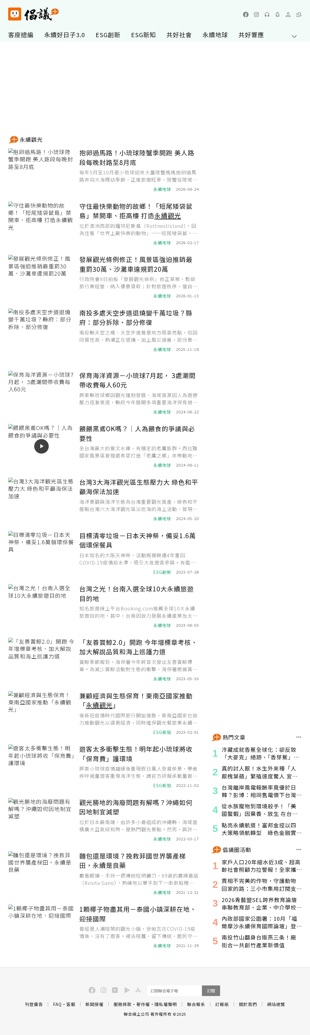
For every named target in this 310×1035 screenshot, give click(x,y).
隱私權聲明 (165, 1004)
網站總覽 (276, 1004)
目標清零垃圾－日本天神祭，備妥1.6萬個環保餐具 (137, 540)
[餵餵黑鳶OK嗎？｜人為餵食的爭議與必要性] (41, 446)
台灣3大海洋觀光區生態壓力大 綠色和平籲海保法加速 (138, 486)
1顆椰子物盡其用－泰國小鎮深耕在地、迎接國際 (137, 913)
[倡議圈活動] (299, 849)
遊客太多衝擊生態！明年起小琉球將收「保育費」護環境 (136, 753)
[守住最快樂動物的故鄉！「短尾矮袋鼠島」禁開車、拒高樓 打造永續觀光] (41, 224)
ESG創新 (108, 34)
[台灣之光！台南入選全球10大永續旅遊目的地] (41, 606)
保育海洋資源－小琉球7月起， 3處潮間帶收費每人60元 (137, 380)
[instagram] (256, 14)
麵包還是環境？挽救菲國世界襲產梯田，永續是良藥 (132, 860)
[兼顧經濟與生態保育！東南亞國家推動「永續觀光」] (41, 713)
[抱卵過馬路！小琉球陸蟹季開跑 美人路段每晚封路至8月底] (41, 170)
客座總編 (21, 34)
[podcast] (267, 14)
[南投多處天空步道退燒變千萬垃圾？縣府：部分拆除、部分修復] (41, 330)
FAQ (57, 1004)
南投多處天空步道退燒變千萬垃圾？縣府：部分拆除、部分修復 (136, 317)
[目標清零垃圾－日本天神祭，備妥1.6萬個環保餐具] (41, 553)
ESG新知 (143, 34)
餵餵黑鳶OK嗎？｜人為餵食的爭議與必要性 (137, 433)
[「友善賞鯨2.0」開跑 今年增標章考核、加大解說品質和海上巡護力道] (41, 660)
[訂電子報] (278, 14)
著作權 (143, 1004)
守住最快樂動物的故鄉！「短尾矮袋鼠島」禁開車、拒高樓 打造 (136, 211)
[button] (299, 14)
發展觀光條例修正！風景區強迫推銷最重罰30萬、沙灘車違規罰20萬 (136, 264)
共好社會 (179, 34)
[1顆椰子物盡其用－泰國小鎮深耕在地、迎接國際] (41, 926)
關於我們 (248, 1004)
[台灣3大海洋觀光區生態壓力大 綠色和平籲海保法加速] (41, 499)
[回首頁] (33, 14)
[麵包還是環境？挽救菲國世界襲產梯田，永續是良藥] (41, 873)
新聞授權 (94, 1004)
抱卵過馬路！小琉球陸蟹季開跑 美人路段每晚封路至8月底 (136, 157)
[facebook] (246, 14)
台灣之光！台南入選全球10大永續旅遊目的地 (136, 593)
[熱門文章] (299, 737)
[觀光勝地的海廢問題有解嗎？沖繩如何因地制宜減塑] (41, 820)
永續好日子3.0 (64, 34)
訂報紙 (222, 1004)
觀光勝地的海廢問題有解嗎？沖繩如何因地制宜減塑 (136, 807)
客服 (70, 1004)
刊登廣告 (34, 1004)
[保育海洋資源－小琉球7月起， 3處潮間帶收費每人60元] (41, 393)
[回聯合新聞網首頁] (14, 14)
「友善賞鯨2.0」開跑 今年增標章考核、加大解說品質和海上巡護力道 (138, 647)
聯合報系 (196, 1004)
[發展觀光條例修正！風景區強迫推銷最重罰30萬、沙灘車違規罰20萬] (41, 277)
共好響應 (251, 34)
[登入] (288, 14)
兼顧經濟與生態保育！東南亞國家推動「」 (136, 700)
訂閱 (211, 991)
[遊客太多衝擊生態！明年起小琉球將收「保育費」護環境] (41, 766)
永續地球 (215, 34)
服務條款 (123, 1004)
